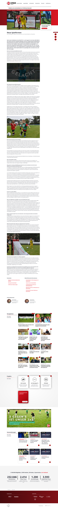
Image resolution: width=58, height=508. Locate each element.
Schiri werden (23, 383)
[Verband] (55, 39)
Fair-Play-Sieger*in (34, 383)
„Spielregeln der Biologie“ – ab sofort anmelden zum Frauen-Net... (23, 338)
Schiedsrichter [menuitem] (37, 3)
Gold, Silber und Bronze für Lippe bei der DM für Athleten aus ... (23, 366)
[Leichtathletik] (55, 37)
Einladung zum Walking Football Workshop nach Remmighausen (45, 366)
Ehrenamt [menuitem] (42, 3)
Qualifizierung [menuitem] (48, 3)
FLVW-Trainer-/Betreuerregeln (13, 284)
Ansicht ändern (9, 317)
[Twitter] (10, 37)
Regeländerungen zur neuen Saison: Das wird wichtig (22, 353)
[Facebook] (7, 37)
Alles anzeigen (9, 316)
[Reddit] (12, 37)
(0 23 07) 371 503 (14, 302)
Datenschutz (13, 489)
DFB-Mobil (46, 383)
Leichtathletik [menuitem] (31, 3)
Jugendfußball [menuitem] (25, 3)
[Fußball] (55, 34)
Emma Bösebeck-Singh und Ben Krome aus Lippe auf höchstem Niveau (34, 366)
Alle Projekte (25, 401)
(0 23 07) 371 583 (32, 302)
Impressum (9, 489)
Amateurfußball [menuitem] (19, 3)
